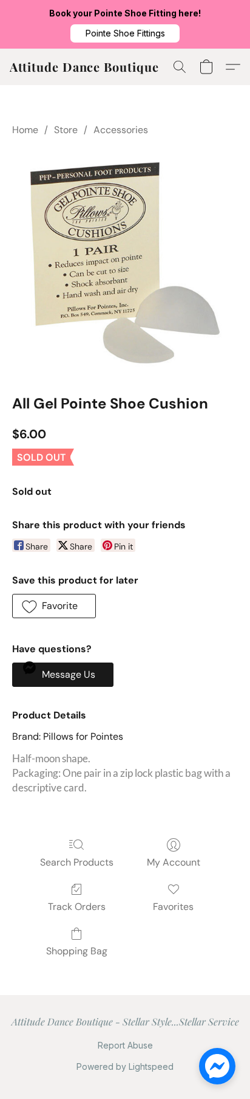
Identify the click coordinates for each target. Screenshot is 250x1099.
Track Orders (77, 906)
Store (66, 129)
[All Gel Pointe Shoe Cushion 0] (125, 263)
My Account (173, 862)
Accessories (120, 129)
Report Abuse (125, 1045)
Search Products (76, 862)
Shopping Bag (76, 951)
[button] (125, 33)
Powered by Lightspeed (125, 1066)
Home (25, 129)
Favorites (173, 906)
